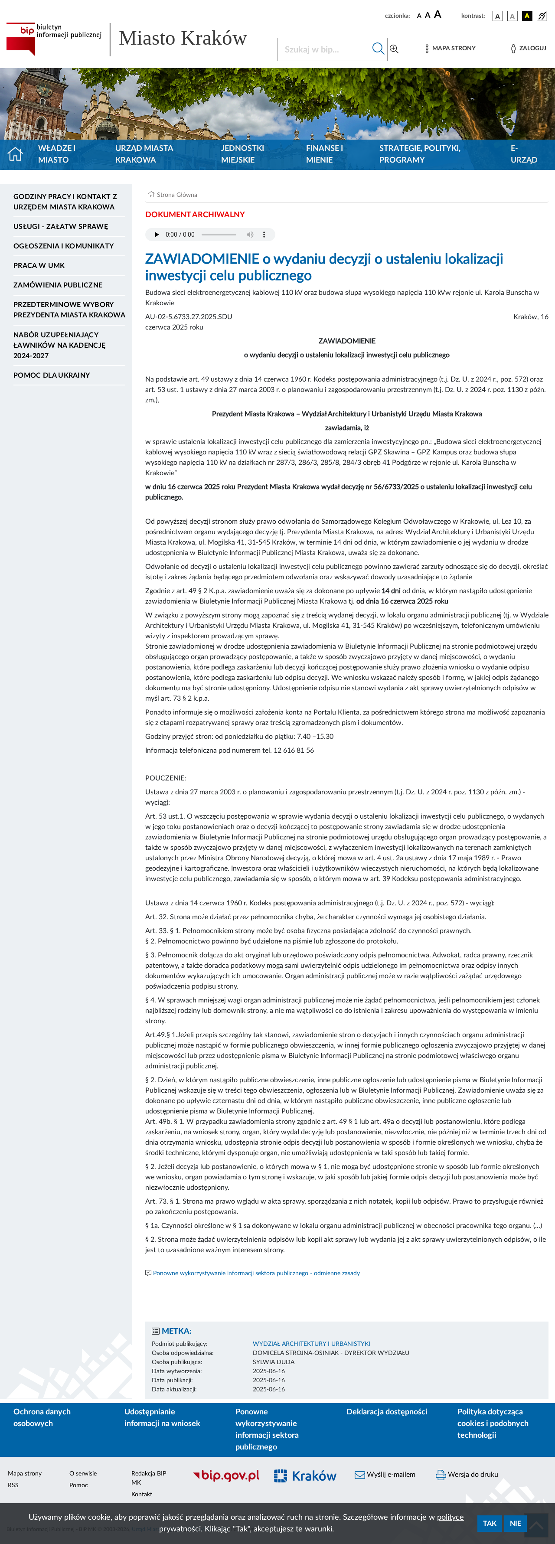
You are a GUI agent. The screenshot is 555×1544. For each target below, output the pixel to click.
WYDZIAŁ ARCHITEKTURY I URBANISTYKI (311, 1344)
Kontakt (141, 1495)
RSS (13, 1485)
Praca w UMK (39, 265)
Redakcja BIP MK (148, 1478)
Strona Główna (177, 195)
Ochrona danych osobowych (42, 1418)
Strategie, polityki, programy (419, 154)
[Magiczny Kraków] (306, 1481)
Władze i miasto (56, 154)
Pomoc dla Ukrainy (51, 375)
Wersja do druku (472, 1474)
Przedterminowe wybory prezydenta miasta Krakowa (69, 310)
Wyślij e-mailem (390, 1474)
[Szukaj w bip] (379, 49)
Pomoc (78, 1485)
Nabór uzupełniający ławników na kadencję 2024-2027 (59, 345)
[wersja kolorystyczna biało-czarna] (512, 16)
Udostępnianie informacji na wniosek (162, 1418)
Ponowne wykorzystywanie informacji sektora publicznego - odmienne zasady (256, 1273)
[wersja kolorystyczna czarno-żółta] (527, 16)
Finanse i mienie (324, 154)
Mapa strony (25, 1474)
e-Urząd (524, 154)
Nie (515, 1523)
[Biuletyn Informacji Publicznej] (226, 1481)
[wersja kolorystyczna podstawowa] (497, 16)
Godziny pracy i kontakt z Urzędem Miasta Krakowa (65, 202)
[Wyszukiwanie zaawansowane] (394, 49)
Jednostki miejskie (242, 154)
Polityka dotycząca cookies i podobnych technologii (493, 1424)
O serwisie (83, 1474)
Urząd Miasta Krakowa (144, 154)
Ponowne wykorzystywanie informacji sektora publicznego (267, 1429)
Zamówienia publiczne (57, 285)
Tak (489, 1523)
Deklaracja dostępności (387, 1412)
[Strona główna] (19, 154)
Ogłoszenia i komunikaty (63, 246)
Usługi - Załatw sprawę (60, 226)
